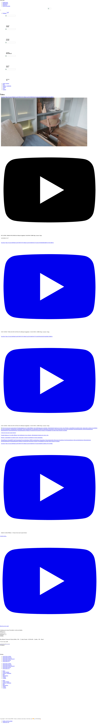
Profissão (2, 634)
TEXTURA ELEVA (7, 657)
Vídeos (4, 677)
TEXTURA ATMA (7, 656)
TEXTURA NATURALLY (9, 658)
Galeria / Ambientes (7, 673)
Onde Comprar (6, 672)
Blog (4, 674)
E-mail (1, 632)
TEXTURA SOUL (7, 660)
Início (4, 670)
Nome (1, 631)
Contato (4, 678)
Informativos (5, 675)
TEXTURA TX (6, 661)
